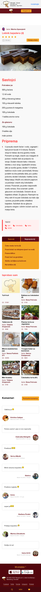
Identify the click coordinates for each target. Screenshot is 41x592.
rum (9, 225)
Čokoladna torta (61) (30, 373)
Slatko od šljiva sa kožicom (15, 261)
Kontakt (16, 579)
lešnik (10, 228)
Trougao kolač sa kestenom (30, 345)
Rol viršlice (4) (10, 265)
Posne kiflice (10, 253)
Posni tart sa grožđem (14, 257)
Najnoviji (11, 239)
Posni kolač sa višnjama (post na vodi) (20, 249)
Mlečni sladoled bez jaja (11, 345)
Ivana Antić (26, 553)
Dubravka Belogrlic (23, 437)
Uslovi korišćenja (29, 578)
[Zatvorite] (1, 4)
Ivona (12, 495)
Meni (20, 589)
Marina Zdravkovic (17, 534)
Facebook (6, 584)
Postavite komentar (30, 398)
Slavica (28, 475)
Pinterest (31, 584)
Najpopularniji (30, 239)
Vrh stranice (19, 567)
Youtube (18, 584)
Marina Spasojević (18, 29)
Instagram (24, 584)
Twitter (12, 584)
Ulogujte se (26, 11)
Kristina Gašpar (16, 417)
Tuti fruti (11, 291)
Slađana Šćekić (24, 514)
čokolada (19, 225)
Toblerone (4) (11, 317)
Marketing (10, 579)
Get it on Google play (27, 572)
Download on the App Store (14, 572)
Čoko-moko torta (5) (13, 246)
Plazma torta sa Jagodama (30, 317)
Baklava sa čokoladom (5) (30, 291)
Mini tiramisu (11, 373)
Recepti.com (4, 578)
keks (29, 225)
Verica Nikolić (15, 456)
